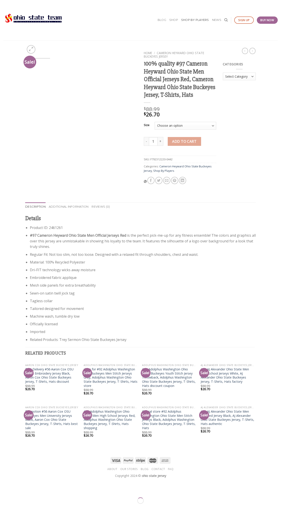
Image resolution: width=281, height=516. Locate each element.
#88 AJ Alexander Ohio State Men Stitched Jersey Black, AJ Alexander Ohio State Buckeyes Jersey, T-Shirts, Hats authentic (227, 418)
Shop (173, 20)
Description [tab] (35, 206)
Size (147, 125)
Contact (158, 469)
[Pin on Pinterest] (174, 180)
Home (148, 53)
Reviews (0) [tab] (101, 206)
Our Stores (129, 469)
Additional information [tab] (69, 206)
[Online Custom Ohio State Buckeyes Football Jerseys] (33, 20)
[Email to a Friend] (166, 180)
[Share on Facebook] (151, 180)
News (216, 20)
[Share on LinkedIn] (182, 180)
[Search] (226, 20)
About (112, 469)
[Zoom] (31, 49)
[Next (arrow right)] (17, 508)
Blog (162, 20)
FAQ (171, 469)
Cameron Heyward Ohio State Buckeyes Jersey (174, 55)
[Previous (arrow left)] (4, 508)
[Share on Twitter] (158, 180)
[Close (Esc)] (4, 489)
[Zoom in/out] (17, 489)
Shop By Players (195, 20)
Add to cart (184, 141)
